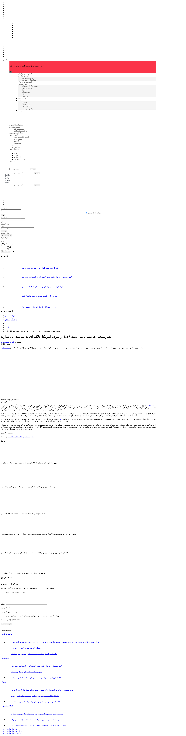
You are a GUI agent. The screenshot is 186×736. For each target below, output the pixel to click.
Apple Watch (17, 437)
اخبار (7, 327)
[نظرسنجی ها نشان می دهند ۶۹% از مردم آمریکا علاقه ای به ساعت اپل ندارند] (39, 396)
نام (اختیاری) (5, 608)
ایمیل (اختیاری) (6, 612)
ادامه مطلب (5, 348)
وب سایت (4, 620)
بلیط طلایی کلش (11, 320)
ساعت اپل (152, 406)
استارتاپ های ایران (7, 634)
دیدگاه (3, 604)
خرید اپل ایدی (10, 318)
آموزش (4, 682)
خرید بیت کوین (10, 315)
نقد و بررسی (5, 658)
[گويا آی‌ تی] (26, 128)
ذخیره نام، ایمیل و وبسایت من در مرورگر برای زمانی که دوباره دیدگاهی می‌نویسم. (32, 616)
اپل (60, 419)
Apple (10, 437)
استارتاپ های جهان (7, 706)
